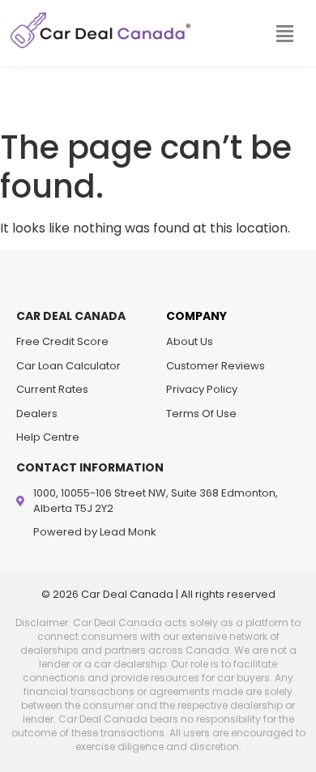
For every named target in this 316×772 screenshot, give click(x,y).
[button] (284, 34)
